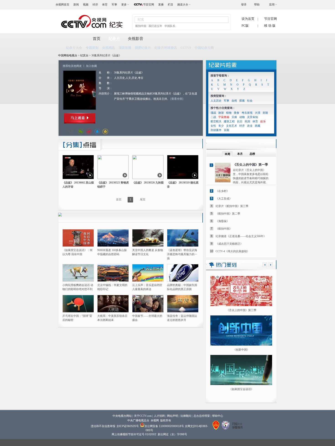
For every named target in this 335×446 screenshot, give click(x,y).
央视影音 (135, 39)
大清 (257, 112)
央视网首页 (62, 4)
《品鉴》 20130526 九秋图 (148, 182)
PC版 (245, 25)
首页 (96, 39)
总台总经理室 (201, 415)
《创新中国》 (241, 349)
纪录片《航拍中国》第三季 (232, 206)
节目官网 (148, 4)
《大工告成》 (224, 198)
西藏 (257, 125)
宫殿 (226, 130)
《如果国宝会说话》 (241, 389)
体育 (105, 4)
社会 (250, 100)
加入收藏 (91, 66)
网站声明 (172, 415)
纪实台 (84, 55)
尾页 (142, 199)
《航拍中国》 (224, 228)
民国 (247, 121)
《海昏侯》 (222, 221)
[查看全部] (176, 98)
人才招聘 (159, 415)
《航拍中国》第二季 (228, 213)
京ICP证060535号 (127, 426)
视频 (85, 4)
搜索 (222, 19)
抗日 (239, 121)
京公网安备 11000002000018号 (164, 426)
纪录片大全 (74, 48)
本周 (227, 154)
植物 (229, 112)
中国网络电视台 (67, 55)
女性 (213, 125)
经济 (95, 4)
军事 (114, 4)
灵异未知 (252, 117)
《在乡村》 (222, 191)
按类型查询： (219, 95)
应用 (272, 4)
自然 (234, 100)
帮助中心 (217, 415)
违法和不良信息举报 (103, 426)
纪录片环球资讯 (166, 48)
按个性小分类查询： (223, 108)
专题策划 (92, 48)
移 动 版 (270, 25)
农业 (250, 125)
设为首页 (248, 19)
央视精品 (108, 48)
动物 (242, 117)
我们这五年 (155, 26)
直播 (161, 4)
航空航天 (216, 121)
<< (265, 264)
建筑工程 (229, 121)
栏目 (170, 4)
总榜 (252, 153)
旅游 (221, 112)
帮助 (257, 4)
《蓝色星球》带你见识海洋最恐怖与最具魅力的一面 (182, 254)
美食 (236, 112)
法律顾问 (185, 415)
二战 (213, 117)
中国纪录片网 (204, 48)
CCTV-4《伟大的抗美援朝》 (233, 251)
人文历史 (216, 100)
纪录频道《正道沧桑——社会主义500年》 (241, 236)
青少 (221, 125)
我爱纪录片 (143, 48)
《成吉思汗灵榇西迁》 (229, 243)
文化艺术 (231, 125)
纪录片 (114, 39)
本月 (240, 153)
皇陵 (265, 112)
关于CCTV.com (143, 415)
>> (270, 264)
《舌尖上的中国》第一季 (250, 164)
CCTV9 (185, 48)
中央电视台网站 (122, 415)
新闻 (76, 4)
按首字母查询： (220, 75)
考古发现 (247, 112)
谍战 (213, 112)
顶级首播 (125, 48)
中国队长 (170, 26)
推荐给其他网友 (72, 66)
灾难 (234, 117)
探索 (242, 100)
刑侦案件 (216, 130)
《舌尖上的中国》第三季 (241, 310)
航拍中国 (140, 26)
